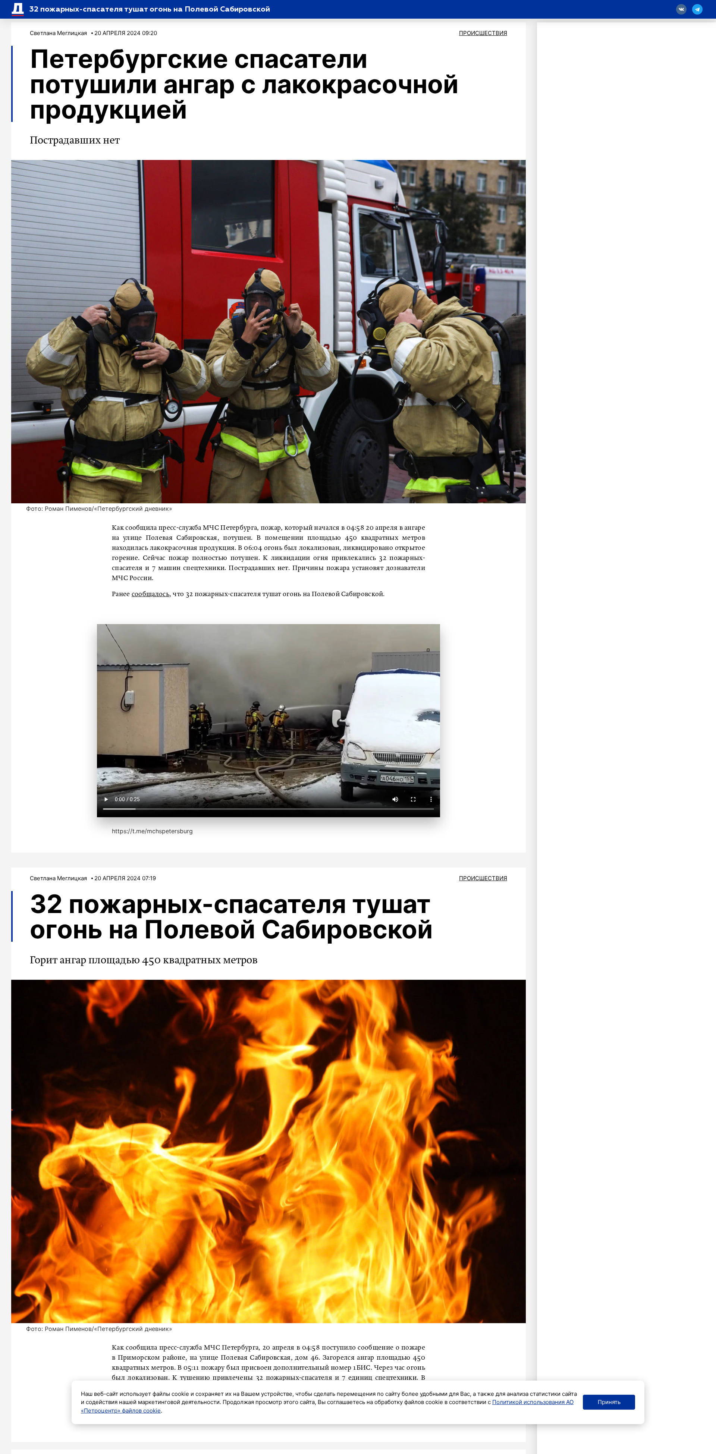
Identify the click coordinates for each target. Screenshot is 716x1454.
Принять (609, 1402)
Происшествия (483, 33)
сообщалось (150, 594)
